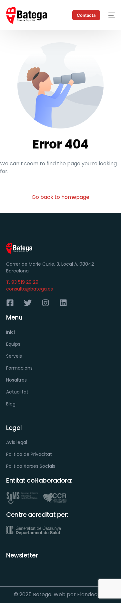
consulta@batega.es (29, 289)
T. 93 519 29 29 (22, 282)
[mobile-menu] (110, 15)
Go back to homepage (60, 197)
